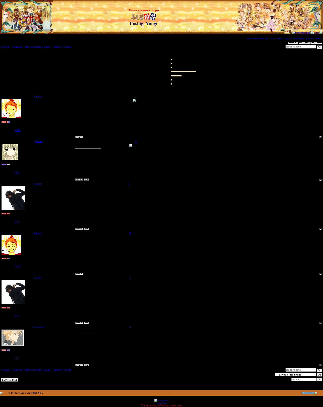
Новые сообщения (257, 38)
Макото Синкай (62, 46)
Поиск (310, 38)
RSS (318, 38)
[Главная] (287, 32)
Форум (5, 46)
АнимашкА (38, 327)
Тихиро (38, 96)
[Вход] (315, 32)
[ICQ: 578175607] (86, 365)
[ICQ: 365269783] (86, 229)
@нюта (38, 141)
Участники (276, 38)
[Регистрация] (301, 32)
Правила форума (294, 38)
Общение (16, 46)
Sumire (38, 183)
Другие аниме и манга (38, 46)
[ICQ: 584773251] (86, 179)
